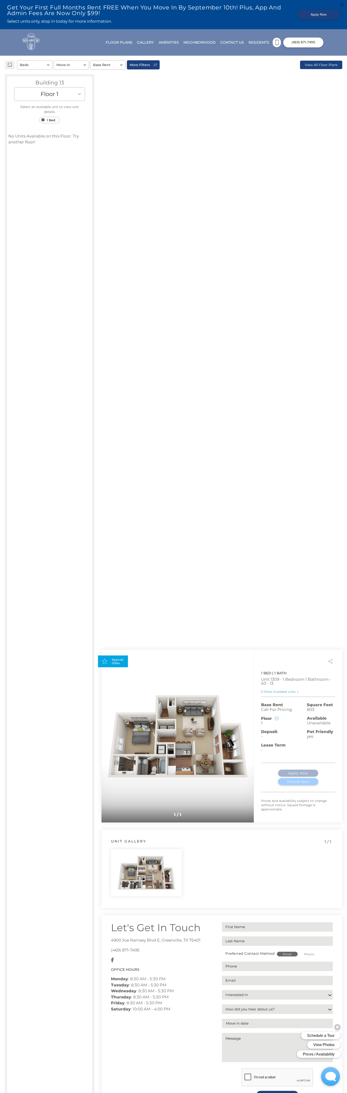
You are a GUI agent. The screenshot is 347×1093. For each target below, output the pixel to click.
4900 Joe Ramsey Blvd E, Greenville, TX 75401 (155, 940)
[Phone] (277, 42)
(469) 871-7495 (125, 950)
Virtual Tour (298, 782)
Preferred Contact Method (250, 953)
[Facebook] (112, 960)
